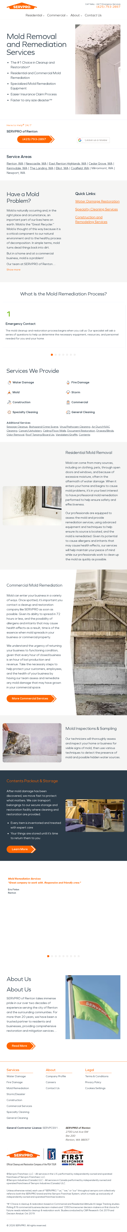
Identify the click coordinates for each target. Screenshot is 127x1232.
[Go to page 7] (75, 355)
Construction (14, 1100)
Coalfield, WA (80, 168)
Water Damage (16, 1076)
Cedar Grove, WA (100, 163)
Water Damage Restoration (97, 201)
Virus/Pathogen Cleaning (75, 426)
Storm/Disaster (16, 1094)
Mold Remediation (18, 1088)
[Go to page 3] (60, 355)
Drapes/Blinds (105, 430)
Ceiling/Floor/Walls (54, 430)
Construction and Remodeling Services (91, 219)
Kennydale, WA (17, 168)
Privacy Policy (93, 1082)
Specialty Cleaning (18, 1112)
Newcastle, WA (36, 163)
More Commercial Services (30, 698)
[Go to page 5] (67, 355)
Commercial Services (19, 1106)
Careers (51, 1082)
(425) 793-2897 (108, 7)
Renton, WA (15, 163)
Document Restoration (81, 430)
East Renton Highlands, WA (67, 163)
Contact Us (93, 15)
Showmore (14, 269)
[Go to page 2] (56, 355)
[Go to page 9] (79, 956)
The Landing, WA (41, 168)
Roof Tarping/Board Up (40, 434)
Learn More (20, 849)
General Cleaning (17, 1117)
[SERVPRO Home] (22, 5)
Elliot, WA (62, 168)
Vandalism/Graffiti (67, 434)
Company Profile (56, 1076)
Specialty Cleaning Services (96, 209)
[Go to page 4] (63, 355)
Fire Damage (15, 1082)
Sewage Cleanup (17, 426)
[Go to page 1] (52, 355)
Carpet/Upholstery (30, 430)
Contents (84, 434)
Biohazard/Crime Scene (43, 426)
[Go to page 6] (71, 355)
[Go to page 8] (75, 956)
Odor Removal (15, 434)
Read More (19, 1046)
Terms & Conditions (96, 1076)
